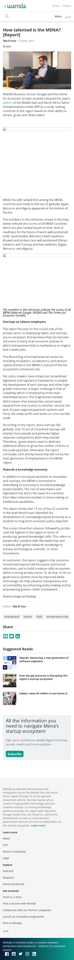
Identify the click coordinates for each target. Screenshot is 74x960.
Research (8, 877)
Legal (6, 858)
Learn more (38, 825)
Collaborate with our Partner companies (27, 910)
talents (28, 616)
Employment (11, 616)
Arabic (7, 46)
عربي (68, 16)
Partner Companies (14, 851)
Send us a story (12, 897)
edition (8, 103)
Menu (58, 16)
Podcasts (8, 871)
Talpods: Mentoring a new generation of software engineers (43, 659)
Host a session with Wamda (19, 903)
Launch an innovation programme (23, 916)
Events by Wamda (13, 884)
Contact (66, 5)
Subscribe (15, 754)
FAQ (5, 845)
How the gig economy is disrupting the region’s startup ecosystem (43, 677)
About (55, 5)
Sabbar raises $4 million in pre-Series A (43, 693)
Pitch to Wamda (12, 923)
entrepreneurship (57, 616)
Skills (39, 616)
